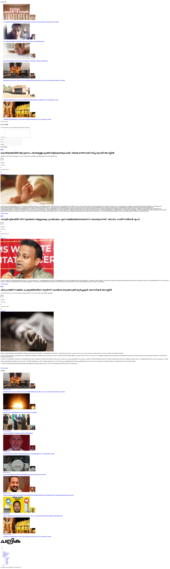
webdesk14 (3, 238)
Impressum (5, 554)
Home (4, 551)
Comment (3, 137)
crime (7, 559)
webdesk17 (3, 174)
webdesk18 (3, 311)
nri (3, 565)
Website (2, 144)
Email (2, 141)
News (4, 556)
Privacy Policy (6, 553)
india (7, 561)
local (7, 563)
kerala (7, 562)
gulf (7, 560)
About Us (5, 555)
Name (2, 139)
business (7, 557)
